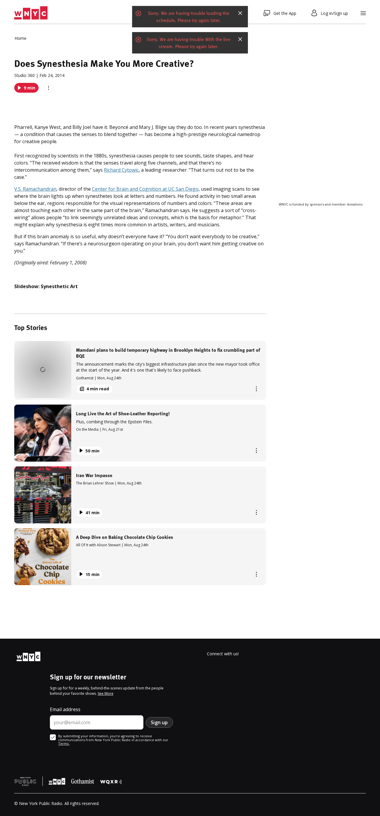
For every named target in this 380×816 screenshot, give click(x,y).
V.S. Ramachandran (35, 189)
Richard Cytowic (121, 170)
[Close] (240, 13)
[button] (140, 370)
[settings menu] (363, 13)
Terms (63, 743)
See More (105, 693)
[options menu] (48, 88)
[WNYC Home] (31, 13)
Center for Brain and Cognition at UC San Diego (145, 189)
